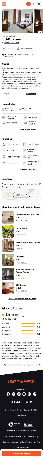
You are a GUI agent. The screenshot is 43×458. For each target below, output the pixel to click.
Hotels (19, 410)
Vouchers (14, 442)
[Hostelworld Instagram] (19, 394)
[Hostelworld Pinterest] (29, 394)
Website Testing (26, 442)
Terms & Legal (33, 437)
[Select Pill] (28, 4)
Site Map (37, 442)
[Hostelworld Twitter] (13, 394)
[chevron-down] (23, 316)
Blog (6, 410)
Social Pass (21, 415)
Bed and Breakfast (9, 36)
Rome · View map (11, 43)
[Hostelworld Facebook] (8, 394)
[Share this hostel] (40, 32)
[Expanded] (4, 365)
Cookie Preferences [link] (21, 447)
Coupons (6, 442)
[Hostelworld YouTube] (24, 394)
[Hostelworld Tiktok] (34, 394)
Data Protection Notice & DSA (15, 437)
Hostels (13, 410)
